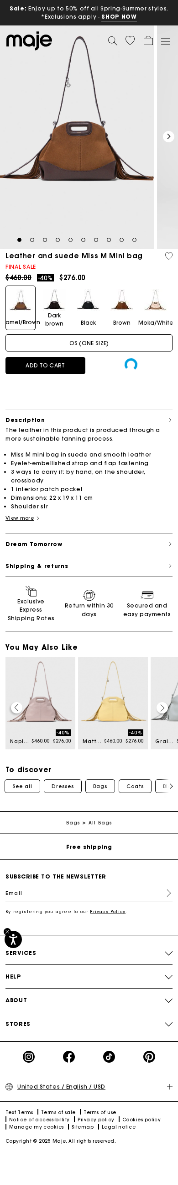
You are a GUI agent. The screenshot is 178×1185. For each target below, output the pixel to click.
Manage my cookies (36, 1127)
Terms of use (100, 1112)
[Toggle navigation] (165, 40)
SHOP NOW (118, 16)
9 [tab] (121, 240)
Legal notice (119, 1127)
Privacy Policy (108, 911)
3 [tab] (45, 240)
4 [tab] (57, 240)
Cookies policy (141, 1120)
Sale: (18, 8)
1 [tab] (19, 240)
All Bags (100, 823)
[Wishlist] (169, 256)
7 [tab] (96, 240)
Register (165, 893)
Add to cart (45, 365)
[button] (130, 40)
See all (22, 786)
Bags (100, 786)
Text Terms (19, 1112)
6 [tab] (83, 240)
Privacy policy (96, 1120)
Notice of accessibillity (39, 1120)
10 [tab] (134, 240)
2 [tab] (32, 240)
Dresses (63, 786)
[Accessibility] (13, 939)
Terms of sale (58, 1112)
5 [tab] (70, 240)
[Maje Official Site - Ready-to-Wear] (29, 40)
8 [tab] (108, 240)
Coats (135, 786)
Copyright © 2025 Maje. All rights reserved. (60, 1141)
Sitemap (83, 1127)
